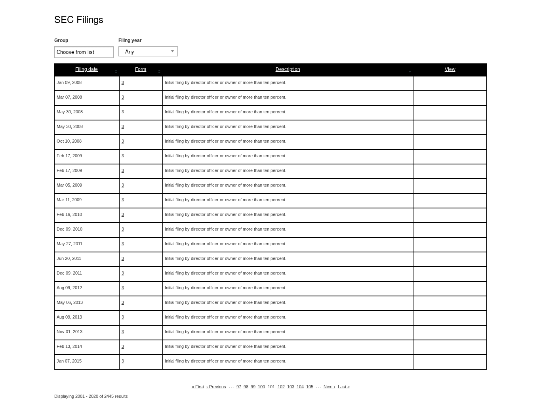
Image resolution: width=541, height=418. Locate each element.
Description (288, 69)
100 (261, 386)
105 (309, 386)
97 (238, 386)
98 (246, 386)
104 (300, 386)
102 (281, 386)
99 (253, 386)
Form (140, 69)
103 (290, 386)
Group (61, 40)
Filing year (130, 40)
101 (271, 386)
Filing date (86, 69)
